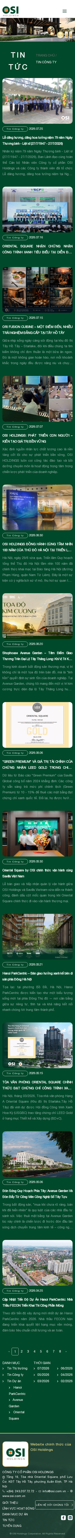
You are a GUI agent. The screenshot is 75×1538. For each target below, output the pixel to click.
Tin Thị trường (17, 1368)
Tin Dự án (14, 1381)
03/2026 (43, 1381)
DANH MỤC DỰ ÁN (15, 1514)
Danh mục (11, 1363)
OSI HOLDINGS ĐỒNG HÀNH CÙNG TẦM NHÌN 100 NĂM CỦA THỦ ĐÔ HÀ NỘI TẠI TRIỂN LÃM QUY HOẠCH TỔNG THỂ (37, 550)
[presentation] (6, 30)
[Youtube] (70, 1517)
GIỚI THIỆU (10, 1502)
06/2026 (67, 1368)
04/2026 (67, 1374)
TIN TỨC (8, 1520)
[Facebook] (63, 1517)
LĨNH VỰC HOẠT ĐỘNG (18, 1508)
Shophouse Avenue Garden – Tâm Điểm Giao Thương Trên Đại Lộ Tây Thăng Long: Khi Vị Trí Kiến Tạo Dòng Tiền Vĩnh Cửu (37, 659)
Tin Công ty (15, 129)
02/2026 (67, 1381)
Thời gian (42, 1363)
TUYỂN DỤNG (11, 1525)
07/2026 (43, 1368)
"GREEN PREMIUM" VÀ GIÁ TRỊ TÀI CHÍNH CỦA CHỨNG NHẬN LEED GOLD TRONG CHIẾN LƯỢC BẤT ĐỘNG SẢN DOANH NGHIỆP (37, 767)
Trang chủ (46, 55)
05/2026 (43, 1374)
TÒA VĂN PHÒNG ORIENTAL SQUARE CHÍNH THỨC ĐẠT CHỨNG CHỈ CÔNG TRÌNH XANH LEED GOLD (37, 1088)
